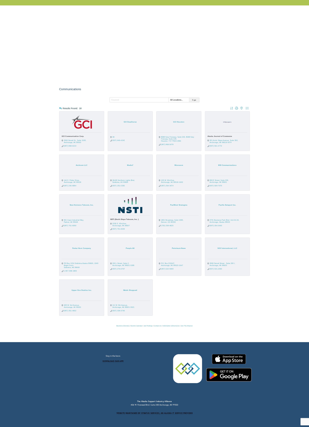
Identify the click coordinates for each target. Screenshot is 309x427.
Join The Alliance (187, 326)
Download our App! (113, 361)
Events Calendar (136, 326)
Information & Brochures (171, 326)
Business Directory (123, 326)
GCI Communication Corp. (73, 136)
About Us (63, 8)
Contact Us (245, 8)
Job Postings (148, 326)
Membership (79, 8)
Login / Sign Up (227, 8)
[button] (60, 108)
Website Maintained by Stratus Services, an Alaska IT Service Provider (154, 413)
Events (93, 8)
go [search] (195, 100)
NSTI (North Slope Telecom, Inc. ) (124, 219)
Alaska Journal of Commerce (219, 136)
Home (213, 8)
